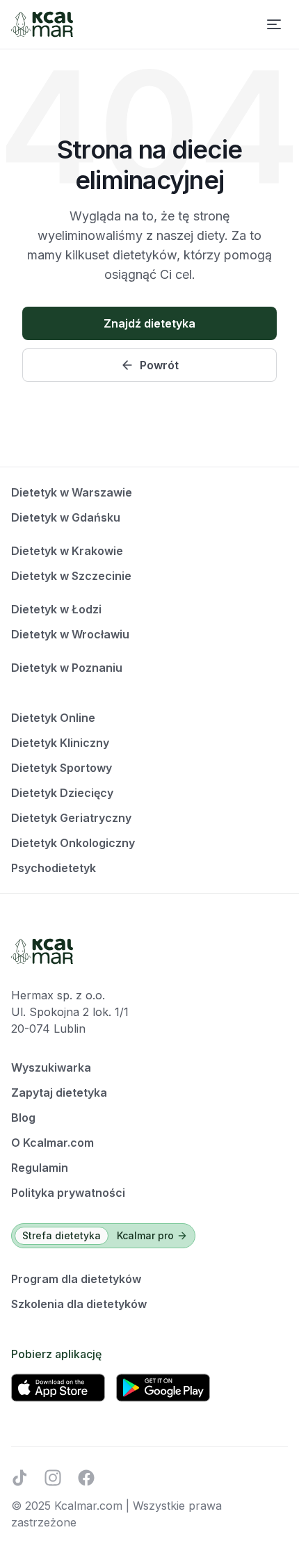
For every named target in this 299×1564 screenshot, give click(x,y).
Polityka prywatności (68, 1193)
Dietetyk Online (53, 718)
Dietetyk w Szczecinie (71, 576)
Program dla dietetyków (76, 1279)
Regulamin (39, 1168)
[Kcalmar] (42, 24)
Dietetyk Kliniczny (60, 743)
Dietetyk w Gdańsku (65, 517)
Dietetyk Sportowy (61, 768)
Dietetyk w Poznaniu (66, 668)
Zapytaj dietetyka (59, 1092)
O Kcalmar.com (52, 1143)
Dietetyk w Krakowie (67, 551)
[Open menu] (274, 24)
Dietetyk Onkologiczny (73, 843)
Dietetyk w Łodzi (56, 609)
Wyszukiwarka (51, 1067)
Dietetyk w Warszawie (71, 492)
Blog (23, 1117)
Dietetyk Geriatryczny (71, 818)
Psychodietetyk (53, 868)
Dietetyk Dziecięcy (62, 793)
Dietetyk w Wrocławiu (70, 634)
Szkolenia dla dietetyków (79, 1304)
